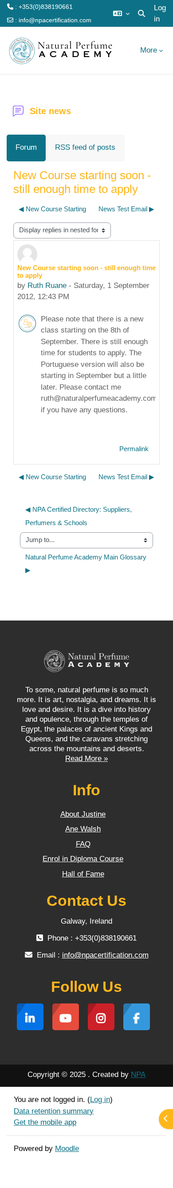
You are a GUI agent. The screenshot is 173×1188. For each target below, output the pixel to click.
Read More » (86, 758)
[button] (121, 13)
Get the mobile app (45, 1122)
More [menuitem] (148, 50)
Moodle (67, 1148)
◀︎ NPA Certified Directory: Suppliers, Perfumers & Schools (79, 516)
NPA (138, 1074)
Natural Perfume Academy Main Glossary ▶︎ (86, 564)
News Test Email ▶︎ (126, 209)
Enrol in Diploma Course (83, 859)
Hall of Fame (83, 874)
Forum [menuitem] (26, 147)
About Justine (83, 814)
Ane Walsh (83, 829)
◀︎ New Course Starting (52, 209)
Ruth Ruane (47, 285)
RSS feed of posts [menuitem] (85, 147)
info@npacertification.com (55, 20)
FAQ (83, 844)
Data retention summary (54, 1111)
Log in (160, 14)
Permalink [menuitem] (134, 448)
